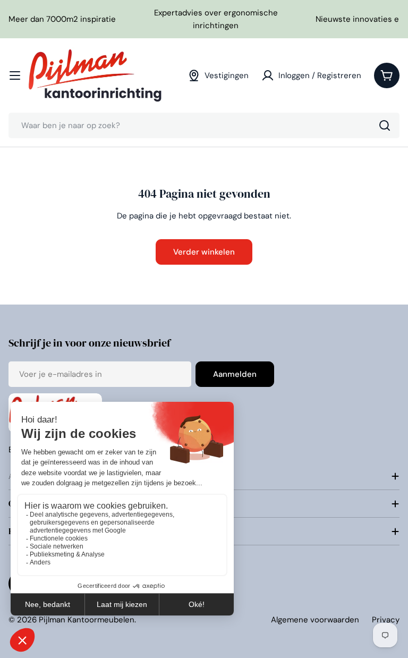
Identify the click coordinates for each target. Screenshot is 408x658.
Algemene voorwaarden (315, 619)
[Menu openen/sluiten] (14, 75)
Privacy (386, 619)
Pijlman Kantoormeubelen (86, 619)
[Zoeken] (384, 125)
